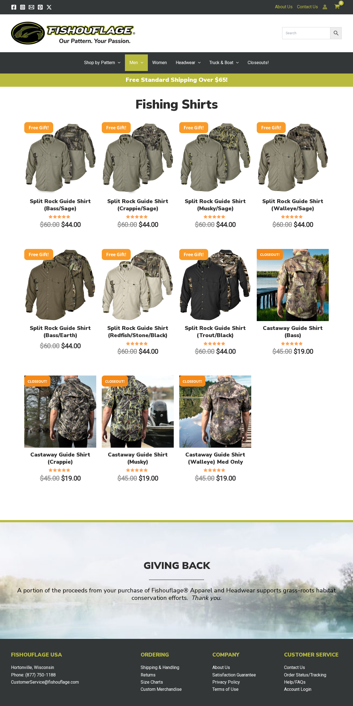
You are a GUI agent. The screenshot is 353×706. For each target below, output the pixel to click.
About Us (284, 6)
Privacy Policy (226, 682)
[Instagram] (22, 7)
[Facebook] (14, 7)
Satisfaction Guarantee (234, 675)
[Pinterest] (40, 7)
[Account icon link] (324, 6)
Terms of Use (225, 689)
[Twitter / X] (49, 7)
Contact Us (307, 6)
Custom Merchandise (161, 689)
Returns (148, 675)
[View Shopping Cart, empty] (337, 7)
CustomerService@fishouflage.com (45, 682)
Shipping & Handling (160, 667)
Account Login (297, 689)
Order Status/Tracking (305, 675)
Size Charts (152, 682)
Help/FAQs (295, 682)
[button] (118, 62)
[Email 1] (31, 7)
